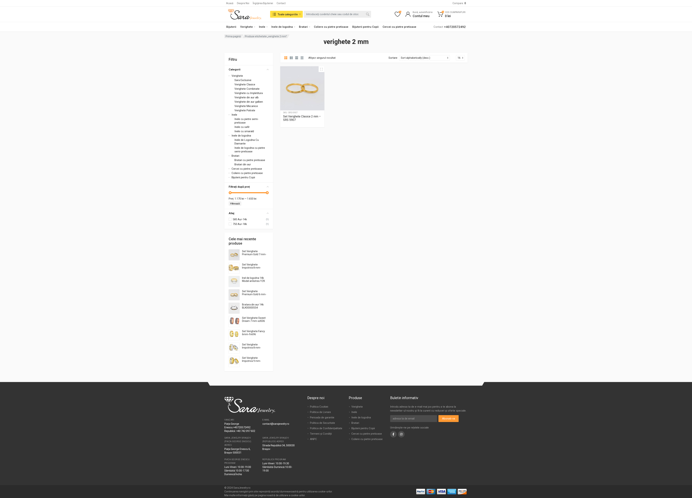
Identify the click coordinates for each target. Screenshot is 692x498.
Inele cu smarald (244, 131)
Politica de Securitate (322, 423)
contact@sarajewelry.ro (275, 423)
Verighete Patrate (244, 110)
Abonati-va (448, 418)
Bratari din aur (242, 164)
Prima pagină (233, 36)
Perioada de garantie (322, 417)
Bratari (303, 26)
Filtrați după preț (239, 186)
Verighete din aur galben (248, 101)
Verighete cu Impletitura (248, 93)
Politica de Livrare (320, 412)
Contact (281, 3)
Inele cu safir (242, 127)
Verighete (246, 26)
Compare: (459, 3)
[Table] (302, 58)
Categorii (234, 69)
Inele (262, 26)
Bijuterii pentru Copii (365, 26)
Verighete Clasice (244, 84)
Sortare (393, 57)
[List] (296, 58)
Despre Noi (243, 3)
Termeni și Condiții (321, 433)
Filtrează (235, 203)
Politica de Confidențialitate (326, 428)
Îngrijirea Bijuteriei (263, 3)
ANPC (313, 439)
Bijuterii (231, 26)
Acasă (229, 3)
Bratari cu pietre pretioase (249, 160)
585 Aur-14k (240, 219)
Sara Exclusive (242, 80)
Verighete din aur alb (246, 97)
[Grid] (286, 58)
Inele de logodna (282, 26)
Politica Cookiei (319, 406)
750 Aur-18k (240, 224)
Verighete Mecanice (246, 106)
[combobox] (337, 14)
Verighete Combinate (247, 88)
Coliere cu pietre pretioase (331, 26)
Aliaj (231, 213)
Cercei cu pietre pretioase (399, 26)
